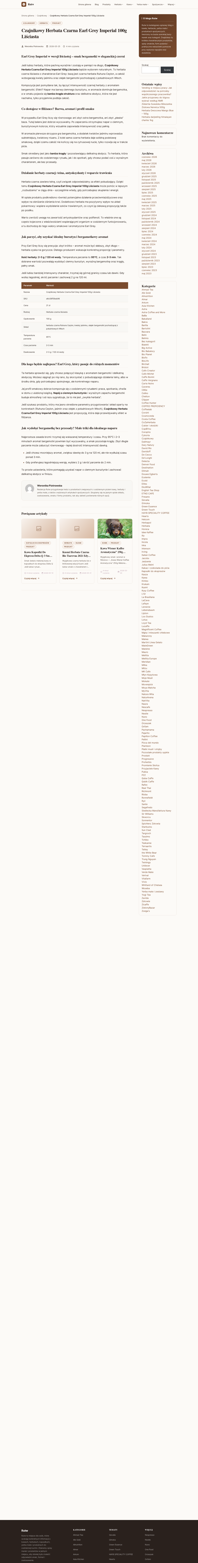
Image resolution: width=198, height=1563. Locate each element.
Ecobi (144, 480)
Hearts (145, 516)
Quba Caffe (147, 778)
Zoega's (146, 911)
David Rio (147, 448)
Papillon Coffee (149, 736)
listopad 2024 (149, 218)
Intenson (146, 548)
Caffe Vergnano (150, 380)
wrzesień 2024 (149, 225)
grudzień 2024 (149, 215)
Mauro (145, 652)
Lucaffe (145, 626)
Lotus (144, 619)
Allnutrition (147, 296)
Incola (145, 542)
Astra (144, 309)
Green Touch (148, 509)
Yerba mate (142, 4)
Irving (144, 551)
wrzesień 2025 (149, 186)
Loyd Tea (146, 623)
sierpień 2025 (149, 189)
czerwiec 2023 (149, 270)
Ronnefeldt (147, 797)
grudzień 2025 (149, 176)
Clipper (145, 399)
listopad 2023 (149, 257)
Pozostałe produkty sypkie (155, 752)
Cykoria (146, 435)
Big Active (147, 348)
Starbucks (147, 826)
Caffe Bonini (148, 377)
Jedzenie (146, 561)
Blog (97, 4)
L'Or (144, 593)
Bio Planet (147, 354)
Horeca (145, 529)
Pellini (145, 739)
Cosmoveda (148, 415)
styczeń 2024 (149, 250)
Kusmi (78, 543)
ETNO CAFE (148, 493)
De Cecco (147, 454)
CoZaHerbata (148, 422)
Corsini (145, 412)
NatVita (145, 700)
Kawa (129, 4)
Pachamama (148, 729)
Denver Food (148, 464)
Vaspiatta (146, 869)
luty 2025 (147, 208)
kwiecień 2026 (149, 163)
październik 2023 (151, 260)
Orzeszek (146, 723)
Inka (144, 545)
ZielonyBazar (148, 907)
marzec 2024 (148, 244)
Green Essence (149, 506)
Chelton (146, 396)
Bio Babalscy (148, 351)
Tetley (145, 849)
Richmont (146, 791)
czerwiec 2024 (149, 234)
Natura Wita (148, 694)
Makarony (147, 636)
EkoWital (146, 487)
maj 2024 (146, 237)
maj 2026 (146, 160)
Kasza (145, 574)
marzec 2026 (148, 166)
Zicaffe (145, 904)
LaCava (145, 600)
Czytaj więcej (30, 578)
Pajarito (146, 733)
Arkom (145, 302)
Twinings (146, 862)
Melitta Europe (149, 658)
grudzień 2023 (149, 254)
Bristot (145, 367)
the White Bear (149, 852)
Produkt (56, 23)
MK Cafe (146, 671)
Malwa (145, 639)
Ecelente (146, 477)
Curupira (146, 432)
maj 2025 (146, 199)
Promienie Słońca (150, 765)
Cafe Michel (148, 373)
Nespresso (147, 710)
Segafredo (147, 807)
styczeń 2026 (149, 173)
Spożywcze (157, 4)
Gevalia (145, 500)
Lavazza (146, 606)
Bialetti (145, 344)
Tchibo (145, 839)
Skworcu (146, 817)
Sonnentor (147, 820)
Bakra (144, 322)
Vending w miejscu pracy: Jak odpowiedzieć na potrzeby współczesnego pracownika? (157, 91)
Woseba (146, 888)
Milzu (144, 668)
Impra (144, 538)
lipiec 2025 (147, 192)
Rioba (144, 794)
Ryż (143, 801)
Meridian (146, 661)
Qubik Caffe (148, 781)
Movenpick (147, 684)
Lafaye (145, 603)
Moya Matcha (149, 687)
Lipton (145, 613)
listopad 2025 (149, 179)
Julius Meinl (148, 564)
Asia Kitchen (148, 305)
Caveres (146, 386)
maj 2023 (146, 273)
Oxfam (145, 726)
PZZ (144, 775)
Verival (145, 875)
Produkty (107, 4)
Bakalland (147, 318)
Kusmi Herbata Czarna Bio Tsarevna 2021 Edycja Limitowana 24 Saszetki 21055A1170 (76, 557)
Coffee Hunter (149, 403)
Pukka (145, 771)
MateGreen (147, 645)
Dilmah (145, 470)
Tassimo (146, 836)
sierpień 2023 (149, 263)
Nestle (145, 713)
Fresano (146, 496)
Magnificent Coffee (151, 629)
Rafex (144, 784)
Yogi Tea (146, 894)
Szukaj (145, 65)
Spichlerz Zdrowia (151, 823)
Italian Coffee (148, 555)
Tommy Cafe (148, 856)
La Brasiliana (148, 597)
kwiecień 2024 (149, 241)
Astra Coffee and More (153, 312)
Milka (144, 665)
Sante (144, 804)
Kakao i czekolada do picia (155, 568)
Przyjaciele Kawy (150, 768)
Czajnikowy (29, 23)
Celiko (145, 393)
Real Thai (146, 788)
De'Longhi (147, 458)
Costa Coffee (148, 419)
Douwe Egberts (150, 474)
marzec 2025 (148, 205)
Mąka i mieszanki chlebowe (156, 632)
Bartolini (146, 328)
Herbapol (146, 522)
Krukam (145, 584)
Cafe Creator (148, 370)
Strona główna (84, 4)
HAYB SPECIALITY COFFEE (155, 513)
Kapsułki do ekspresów (37, 543)
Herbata (117, 4)
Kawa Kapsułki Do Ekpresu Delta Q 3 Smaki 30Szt (38, 555)
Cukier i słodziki (150, 425)
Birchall (145, 364)
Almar (145, 299)
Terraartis (147, 846)
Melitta (145, 655)
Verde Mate (147, 872)
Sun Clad (146, 830)
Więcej (171, 4)
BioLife (145, 360)
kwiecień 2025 (149, 202)
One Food (147, 720)
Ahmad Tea (147, 289)
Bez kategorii (148, 341)
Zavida (145, 898)
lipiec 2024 (147, 231)
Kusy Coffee (148, 590)
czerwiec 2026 (149, 157)
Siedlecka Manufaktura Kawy (156, 810)
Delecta (146, 461)
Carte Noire (148, 383)
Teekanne (146, 843)
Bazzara (146, 331)
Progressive (148, 758)
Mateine (146, 648)
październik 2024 (151, 221)
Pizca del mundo (150, 742)
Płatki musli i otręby (152, 749)
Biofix (144, 357)
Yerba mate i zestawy (153, 891)
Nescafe (146, 707)
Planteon (146, 746)
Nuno (144, 716)
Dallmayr (146, 441)
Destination (147, 467)
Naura (145, 703)
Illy (143, 535)
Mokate (145, 681)
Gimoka (146, 503)
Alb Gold (146, 293)
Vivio (144, 881)
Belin (144, 335)
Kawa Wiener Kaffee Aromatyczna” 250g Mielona (112, 552)
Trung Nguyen (149, 859)
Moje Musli (147, 678)
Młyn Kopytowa (149, 674)
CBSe (144, 390)
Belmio (145, 338)
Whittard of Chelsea (152, 885)
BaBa (144, 315)
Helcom (146, 519)
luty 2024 (147, 247)
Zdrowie (146, 901)
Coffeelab (147, 409)
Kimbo (145, 581)
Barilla (145, 325)
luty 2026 (147, 170)
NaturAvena (147, 697)
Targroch (146, 833)
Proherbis (146, 762)
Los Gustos (147, 616)
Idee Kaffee (147, 532)
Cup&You (146, 428)
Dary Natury (148, 445)
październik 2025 (151, 182)
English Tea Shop (150, 490)
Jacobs (145, 558)
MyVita (145, 691)
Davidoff (146, 451)
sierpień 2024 (149, 228)
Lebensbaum (148, 610)
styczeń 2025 (149, 212)
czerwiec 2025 (149, 195)
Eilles (144, 483)
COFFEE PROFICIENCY (153, 406)
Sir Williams (147, 814)
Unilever (146, 865)
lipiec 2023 (147, 267)
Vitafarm (146, 878)
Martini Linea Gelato (152, 642)
